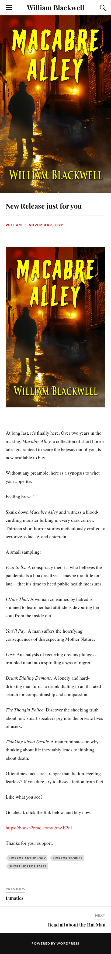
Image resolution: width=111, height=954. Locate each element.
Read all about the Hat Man (76, 925)
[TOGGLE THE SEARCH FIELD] (102, 8)
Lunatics (14, 898)
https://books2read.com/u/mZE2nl (39, 827)
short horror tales (28, 866)
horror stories (67, 858)
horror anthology (27, 858)
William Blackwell (55, 7)
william (14, 225)
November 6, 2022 (46, 225)
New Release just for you (44, 205)
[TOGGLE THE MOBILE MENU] (9, 8)
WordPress (68, 943)
